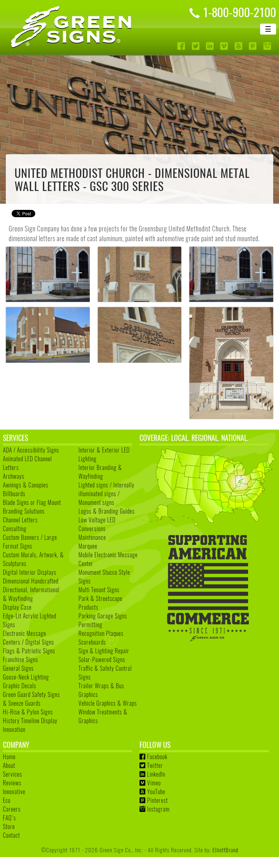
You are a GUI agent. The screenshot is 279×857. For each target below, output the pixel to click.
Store (9, 826)
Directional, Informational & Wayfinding (31, 594)
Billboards (14, 493)
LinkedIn (156, 774)
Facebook (157, 756)
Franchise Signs (20, 659)
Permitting (90, 624)
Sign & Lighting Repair (103, 650)
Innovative (14, 791)
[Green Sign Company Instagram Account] (267, 46)
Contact (11, 835)
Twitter (155, 765)
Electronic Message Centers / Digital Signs (28, 637)
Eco (7, 800)
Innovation (14, 729)
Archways (13, 476)
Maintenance (92, 537)
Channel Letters (20, 519)
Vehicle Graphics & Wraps (107, 703)
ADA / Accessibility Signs (31, 450)
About (9, 765)
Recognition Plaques (101, 633)
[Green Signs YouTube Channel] (239, 46)
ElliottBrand (225, 849)
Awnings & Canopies (25, 485)
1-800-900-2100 (239, 11)
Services (12, 774)
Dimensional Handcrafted (30, 581)
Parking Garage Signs (102, 615)
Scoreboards (92, 642)
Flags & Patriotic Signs (29, 650)
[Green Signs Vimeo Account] (224, 46)
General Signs (18, 668)
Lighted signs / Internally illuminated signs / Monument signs (106, 494)
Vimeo (154, 782)
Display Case (17, 607)
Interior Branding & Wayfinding (100, 472)
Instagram (158, 809)
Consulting (15, 528)
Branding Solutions (24, 511)
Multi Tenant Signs (99, 589)
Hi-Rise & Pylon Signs (28, 711)
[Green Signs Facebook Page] (181, 46)
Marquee (87, 546)
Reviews (12, 782)
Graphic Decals (19, 685)
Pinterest (157, 800)
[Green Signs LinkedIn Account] (210, 46)
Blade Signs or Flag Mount (32, 502)
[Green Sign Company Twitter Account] (196, 46)
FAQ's (9, 817)
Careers (12, 809)
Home (9, 756)
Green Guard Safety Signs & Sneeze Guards (31, 698)
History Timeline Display (30, 720)
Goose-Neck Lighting (26, 677)
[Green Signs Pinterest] (253, 46)
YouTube (156, 791)
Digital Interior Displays (29, 572)
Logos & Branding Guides (106, 511)
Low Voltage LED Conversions (97, 524)
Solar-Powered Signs (101, 659)
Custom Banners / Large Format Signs (30, 541)
